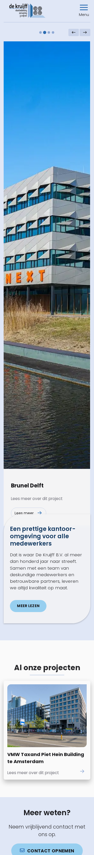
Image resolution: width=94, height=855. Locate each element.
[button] (84, 10)
